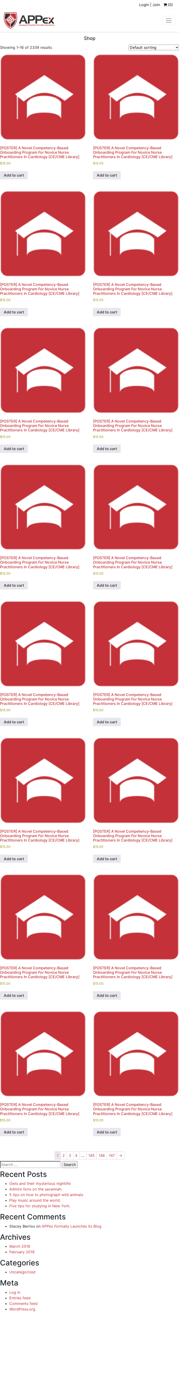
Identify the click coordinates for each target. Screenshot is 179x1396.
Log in (14, 1292)
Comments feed (23, 1303)
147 (112, 1155)
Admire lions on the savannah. (35, 1189)
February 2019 (21, 1252)
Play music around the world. (35, 1200)
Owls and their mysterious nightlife (40, 1183)
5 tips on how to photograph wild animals (46, 1194)
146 (102, 1155)
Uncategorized (22, 1272)
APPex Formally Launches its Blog (71, 1226)
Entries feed (20, 1298)
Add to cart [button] (14, 175)
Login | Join (149, 4)
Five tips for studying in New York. (39, 1206)
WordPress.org (22, 1309)
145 (91, 1155)
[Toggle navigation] (168, 20)
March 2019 (19, 1246)
